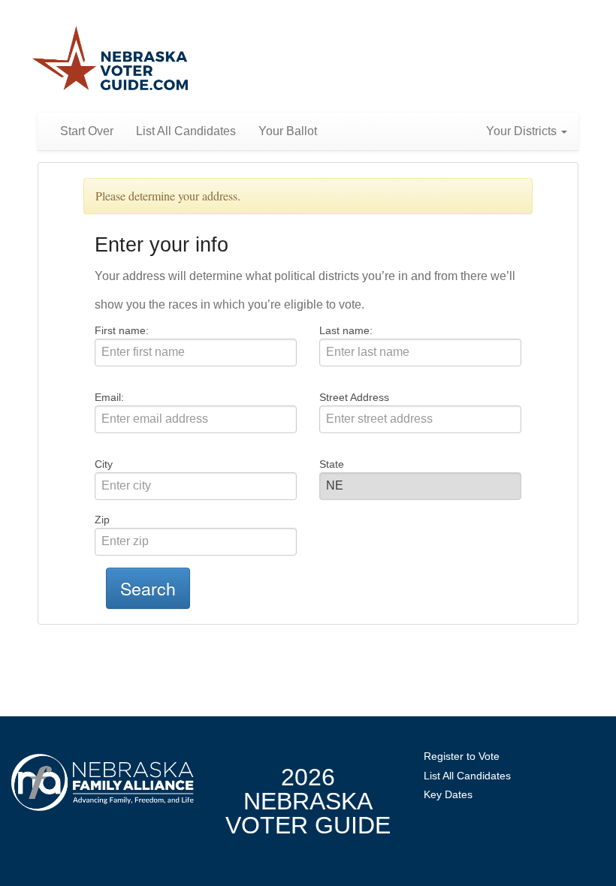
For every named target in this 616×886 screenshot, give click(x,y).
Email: (109, 397)
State (331, 464)
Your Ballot (287, 131)
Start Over (86, 131)
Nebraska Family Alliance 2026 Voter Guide (110, 59)
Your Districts (523, 131)
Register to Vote (462, 756)
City (104, 464)
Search (148, 588)
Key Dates (448, 794)
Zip (102, 520)
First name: (122, 330)
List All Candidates (186, 131)
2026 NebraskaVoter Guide (308, 801)
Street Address (354, 397)
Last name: (346, 330)
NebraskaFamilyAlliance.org (102, 782)
